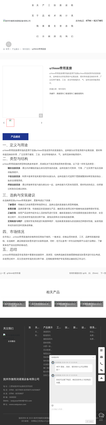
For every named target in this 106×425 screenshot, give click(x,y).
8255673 (28, 390)
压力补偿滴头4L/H (40, 304)
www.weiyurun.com (17, 404)
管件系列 (26, 49)
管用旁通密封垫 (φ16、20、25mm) (83, 273)
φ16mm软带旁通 (13, 273)
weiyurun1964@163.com (21, 401)
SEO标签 (25, 421)
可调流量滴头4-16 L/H (66, 305)
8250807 (36, 390)
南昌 (97, 418)
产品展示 (15, 49)
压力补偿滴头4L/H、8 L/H (14, 305)
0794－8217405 (16, 390)
